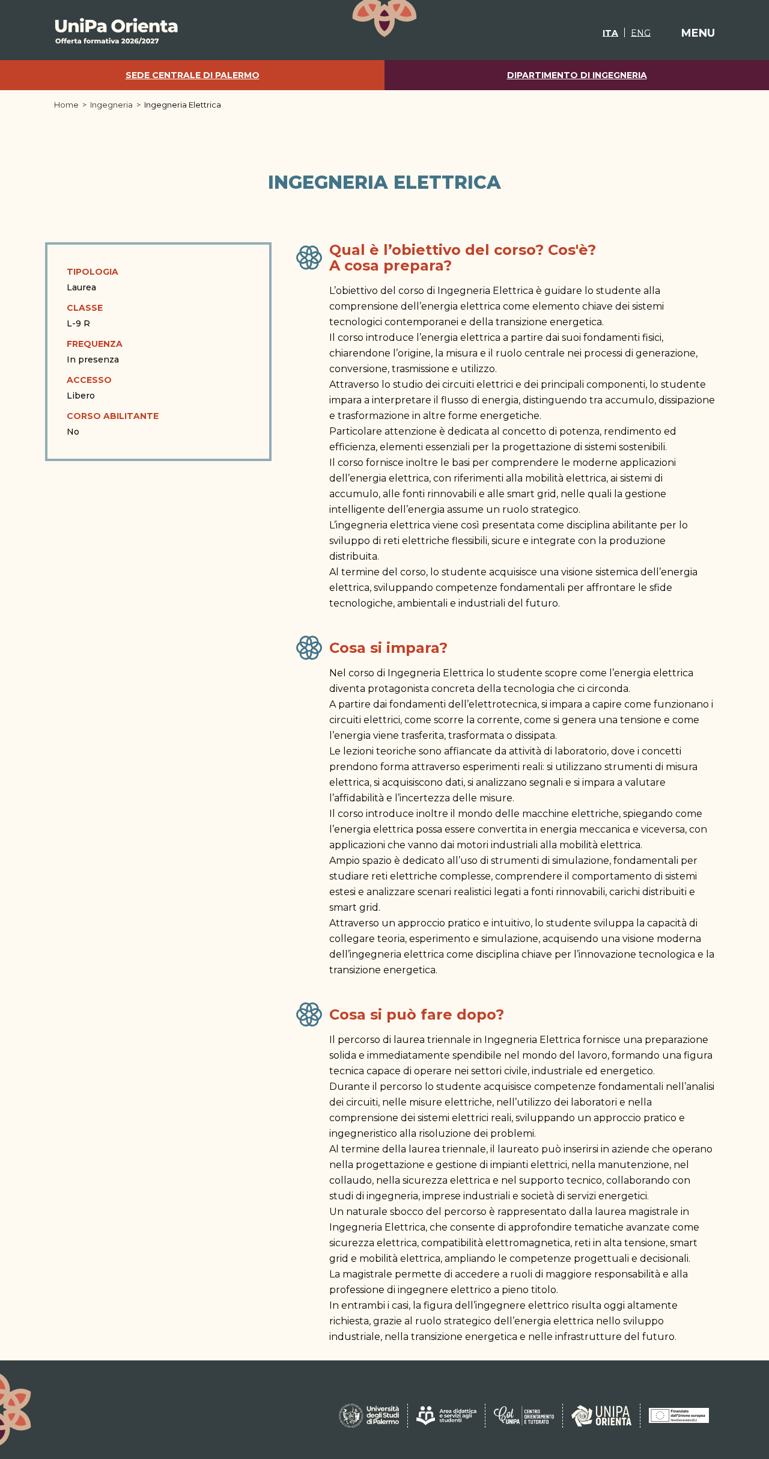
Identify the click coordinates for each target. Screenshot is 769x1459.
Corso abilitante (113, 416)
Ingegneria (111, 104)
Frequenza (95, 343)
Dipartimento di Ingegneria (577, 75)
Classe (85, 307)
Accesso (89, 380)
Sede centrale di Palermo (193, 75)
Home (66, 104)
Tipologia (92, 271)
